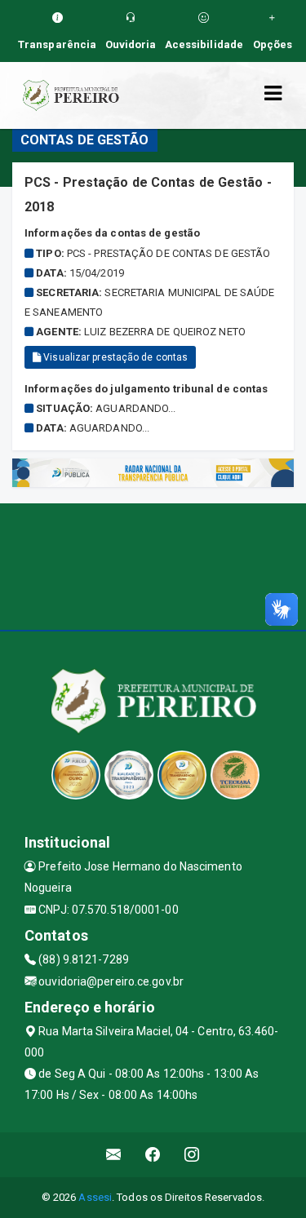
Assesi (95, 1197)
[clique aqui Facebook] (153, 1154)
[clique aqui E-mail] (114, 1154)
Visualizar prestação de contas (114, 357)
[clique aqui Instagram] (192, 1154)
